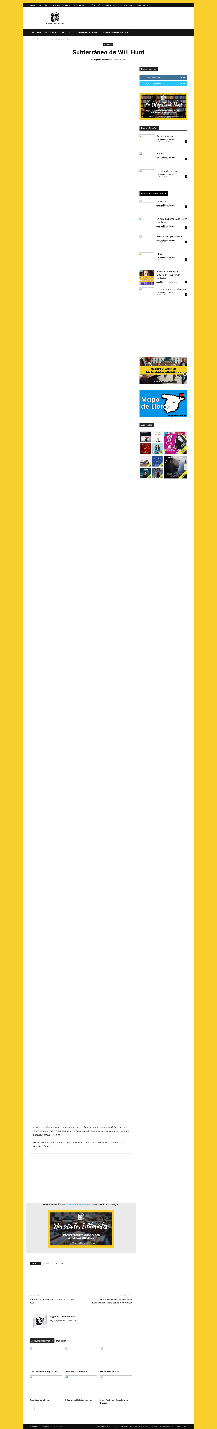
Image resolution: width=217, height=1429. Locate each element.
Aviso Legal (165, 1426)
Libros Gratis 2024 (142, 5)
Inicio (32, 39)
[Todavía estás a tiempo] (46, 1386)
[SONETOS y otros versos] (81, 1358)
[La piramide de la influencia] (147, 294)
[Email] (67, 1282)
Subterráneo (47, 1264)
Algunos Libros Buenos (103, 59)
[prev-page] (31, 1409)
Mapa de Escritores (126, 5)
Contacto (154, 1426)
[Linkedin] (60, 1282)
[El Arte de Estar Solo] (116, 1358)
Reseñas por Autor (79, 5)
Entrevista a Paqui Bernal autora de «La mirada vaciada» (170, 275)
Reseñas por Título (95, 5)
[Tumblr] (73, 1282)
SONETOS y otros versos (76, 1371)
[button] (183, 32)
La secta (161, 201)
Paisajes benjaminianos (169, 236)
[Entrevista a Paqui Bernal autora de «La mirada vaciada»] (147, 277)
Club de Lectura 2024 (128, 1426)
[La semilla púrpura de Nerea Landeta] (147, 224)
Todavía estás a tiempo (40, 1400)
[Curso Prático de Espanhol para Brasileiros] (116, 1386)
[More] (80, 1282)
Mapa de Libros (111, 5)
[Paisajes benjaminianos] (147, 242)
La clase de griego (166, 171)
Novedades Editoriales (61, 5)
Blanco (160, 153)
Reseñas (36, 32)
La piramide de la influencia (171, 289)
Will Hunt (59, 1264)
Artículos (67, 32)
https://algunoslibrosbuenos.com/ (63, 1321)
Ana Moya (160, 282)
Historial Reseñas (88, 32)
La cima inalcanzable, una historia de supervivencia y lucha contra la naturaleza (112, 1301)
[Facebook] (33, 1282)
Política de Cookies (179, 1426)
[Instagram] (180, 5)
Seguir (182, 77)
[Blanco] (147, 159)
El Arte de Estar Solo (109, 1371)
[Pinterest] (46, 1282)
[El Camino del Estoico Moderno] (81, 1386)
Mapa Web (143, 1426)
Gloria (159, 254)
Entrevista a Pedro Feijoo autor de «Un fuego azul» (52, 1301)
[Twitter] (185, 5)
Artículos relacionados (42, 1341)
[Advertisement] (81, 240)
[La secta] (147, 207)
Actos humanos (165, 136)
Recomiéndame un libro (116, 32)
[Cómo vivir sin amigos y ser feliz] (46, 1358)
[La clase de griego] (147, 176)
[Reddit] (73, 1326)
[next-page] (36, 1409)
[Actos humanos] (147, 141)
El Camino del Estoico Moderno (78, 1400)
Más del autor (62, 1341)
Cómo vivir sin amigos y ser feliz (44, 1371)
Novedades (51, 32)
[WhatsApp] (53, 1282)
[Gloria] (147, 259)
